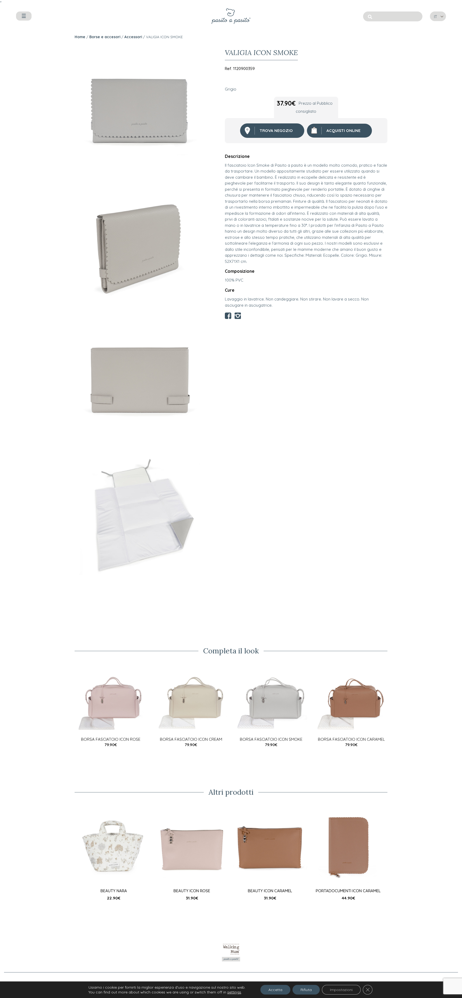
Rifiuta (306, 989)
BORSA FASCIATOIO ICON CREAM (191, 739)
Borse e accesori (104, 36)
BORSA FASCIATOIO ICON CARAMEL (351, 739)
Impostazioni (341, 989)
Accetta (275, 989)
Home (80, 36)
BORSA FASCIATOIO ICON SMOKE (271, 739)
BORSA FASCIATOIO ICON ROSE (110, 739)
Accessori (133, 36)
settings (234, 992)
